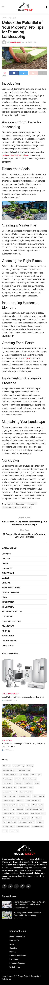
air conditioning (18, 766)
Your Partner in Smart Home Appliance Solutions (22, 696)
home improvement (10, 792)
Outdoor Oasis (8, 813)
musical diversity (17, 809)
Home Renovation (10, 592)
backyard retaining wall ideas (15, 155)
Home (4, 18)
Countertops (7, 779)
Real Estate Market (23, 508)
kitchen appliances (32, 800)
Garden (5, 578)
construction (36, 774)
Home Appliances (9, 787)
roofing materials (23, 826)
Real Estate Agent (9, 822)
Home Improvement (11, 587)
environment (7, 783)
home (37, 783)
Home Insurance (26, 792)
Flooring (18, 783)
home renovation (9, 796)
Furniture (28, 783)
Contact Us (35, 976)
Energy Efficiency (29, 779)
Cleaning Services (9, 774)
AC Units (6, 766)
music (5, 809)
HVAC (4, 597)
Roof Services (37, 826)
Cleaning (6, 558)
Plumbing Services (11, 621)
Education (7, 568)
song (5, 831)
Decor (5, 563)
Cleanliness (24, 774)
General (6, 582)
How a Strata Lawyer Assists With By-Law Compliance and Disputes (30, 903)
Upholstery (8, 645)
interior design (8, 800)
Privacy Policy (23, 976)
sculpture (27, 358)
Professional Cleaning (11, 818)
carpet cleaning (8, 770)
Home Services (24, 796)
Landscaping (21, 504)
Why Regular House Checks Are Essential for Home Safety (27, 913)
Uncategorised (9, 640)
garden (10, 504)
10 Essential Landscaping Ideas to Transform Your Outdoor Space (23, 745)
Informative (8, 607)
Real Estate (12, 18)
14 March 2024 (31, 42)
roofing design (8, 826)
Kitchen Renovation (12, 611)
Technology (8, 635)
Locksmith (7, 616)
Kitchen (19, 800)
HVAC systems (38, 796)
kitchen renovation (10, 805)
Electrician (8, 573)
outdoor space (22, 813)
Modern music (38, 805)
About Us (12, 976)
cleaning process (24, 770)
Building (30, 766)
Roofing (6, 631)
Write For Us (14, 967)
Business (6, 553)
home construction (26, 787)
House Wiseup (15, 42)
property (33, 504)
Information (8, 602)
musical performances (35, 809)
